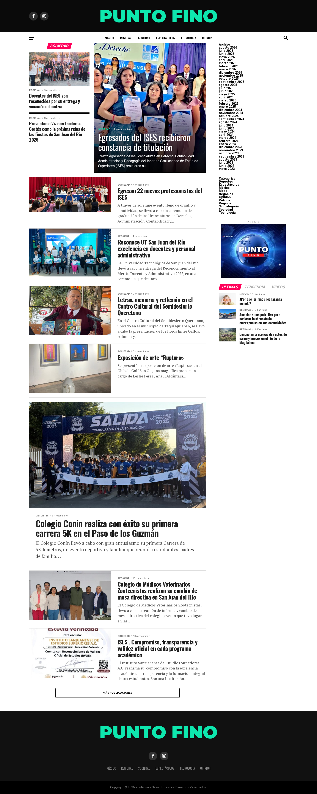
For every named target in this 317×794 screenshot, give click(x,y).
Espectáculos (165, 37)
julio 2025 (226, 88)
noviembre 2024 (231, 113)
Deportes (226, 181)
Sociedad (144, 37)
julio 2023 (226, 162)
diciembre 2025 (230, 72)
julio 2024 (226, 125)
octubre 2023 (229, 153)
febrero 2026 (228, 66)
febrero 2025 (228, 104)
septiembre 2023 (231, 156)
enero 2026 (227, 69)
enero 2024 (227, 144)
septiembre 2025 (231, 82)
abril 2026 (226, 60)
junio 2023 (226, 166)
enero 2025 (227, 107)
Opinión (207, 37)
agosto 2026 (228, 47)
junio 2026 (226, 54)
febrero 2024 (228, 141)
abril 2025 (226, 97)
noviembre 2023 (231, 150)
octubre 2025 (229, 79)
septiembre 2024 (231, 119)
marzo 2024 (227, 138)
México (109, 37)
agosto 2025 (228, 85)
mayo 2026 (227, 57)
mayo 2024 (227, 131)
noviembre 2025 (231, 75)
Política (224, 200)
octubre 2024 (229, 116)
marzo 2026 (227, 63)
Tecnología (188, 37)
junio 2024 (226, 128)
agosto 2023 (228, 159)
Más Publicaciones (117, 692)
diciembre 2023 (230, 147)
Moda (223, 191)
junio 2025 (226, 91)
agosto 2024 (228, 122)
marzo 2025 (227, 100)
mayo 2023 (227, 169)
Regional (126, 37)
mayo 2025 (227, 94)
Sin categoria (229, 206)
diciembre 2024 (230, 110)
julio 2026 (226, 51)
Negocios (226, 194)
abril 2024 (226, 135)
